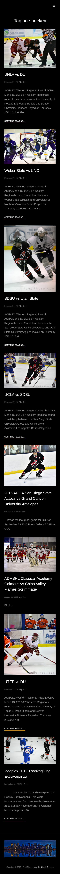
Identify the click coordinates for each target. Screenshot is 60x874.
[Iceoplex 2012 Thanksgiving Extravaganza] (30, 750)
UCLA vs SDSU (17, 394)
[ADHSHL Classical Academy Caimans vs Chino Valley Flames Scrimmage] (30, 554)
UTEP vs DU (15, 682)
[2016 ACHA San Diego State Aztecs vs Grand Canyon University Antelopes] (30, 465)
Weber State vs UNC (21, 170)
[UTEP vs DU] (30, 644)
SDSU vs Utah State (21, 298)
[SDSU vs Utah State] (30, 258)
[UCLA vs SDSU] (30, 370)
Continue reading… (14, 121)
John (25, 82)
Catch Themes (47, 867)
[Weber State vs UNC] (30, 146)
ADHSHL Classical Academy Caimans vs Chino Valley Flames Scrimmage (28, 583)
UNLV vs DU (14, 74)
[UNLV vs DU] (30, 48)
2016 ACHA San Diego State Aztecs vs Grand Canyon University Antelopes (28, 498)
